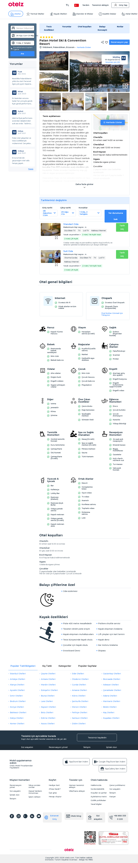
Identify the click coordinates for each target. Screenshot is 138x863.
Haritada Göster (114, 122)
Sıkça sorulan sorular (34, 786)
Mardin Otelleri (48, 684)
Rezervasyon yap (119, 42)
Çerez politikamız (117, 785)
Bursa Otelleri (47, 696)
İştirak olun (111, 747)
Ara (22, 53)
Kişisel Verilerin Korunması (35, 792)
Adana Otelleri (110, 696)
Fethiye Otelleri (79, 712)
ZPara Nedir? (55, 789)
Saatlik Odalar (109, 14)
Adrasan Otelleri (111, 684)
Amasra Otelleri (79, 690)
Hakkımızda (96, 785)
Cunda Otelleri (79, 684)
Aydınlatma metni (99, 797)
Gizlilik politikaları (98, 800)
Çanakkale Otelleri (112, 690)
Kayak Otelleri (60, 14)
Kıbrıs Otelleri (78, 696)
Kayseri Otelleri (48, 707)
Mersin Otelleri (79, 707)
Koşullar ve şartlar (99, 793)
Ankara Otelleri (48, 679)
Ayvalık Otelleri (17, 690)
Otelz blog (76, 816)
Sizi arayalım (27, 747)
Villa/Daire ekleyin (77, 791)
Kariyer (112, 797)
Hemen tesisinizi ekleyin (76, 786)
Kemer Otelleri (17, 723)
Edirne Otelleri (48, 718)
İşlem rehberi (34, 797)
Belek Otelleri (110, 707)
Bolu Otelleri (47, 712)
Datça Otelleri (16, 718)
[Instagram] (18, 816)
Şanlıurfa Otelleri (80, 701)
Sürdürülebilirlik (97, 789)
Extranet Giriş (54, 817)
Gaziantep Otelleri (112, 673)
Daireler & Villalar (84, 14)
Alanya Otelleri (17, 684)
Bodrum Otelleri (18, 701)
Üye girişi (53, 793)
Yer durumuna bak (115, 216)
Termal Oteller (37, 14)
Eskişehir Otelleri (49, 690)
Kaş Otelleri (108, 712)
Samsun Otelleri (80, 718)
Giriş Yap (123, 5)
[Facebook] (12, 816)
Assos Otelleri (48, 723)
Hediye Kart (54, 785)
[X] (25, 816)
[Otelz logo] (16, 5)
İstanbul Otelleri (18, 673)
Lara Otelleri (47, 701)
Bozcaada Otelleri (111, 679)
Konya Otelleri (17, 707)
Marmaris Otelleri (111, 701)
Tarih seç (122, 227)
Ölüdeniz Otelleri (80, 679)
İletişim (86, 747)
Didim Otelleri (79, 723)
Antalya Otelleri (17, 679)
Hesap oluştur (55, 797)
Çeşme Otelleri (48, 673)
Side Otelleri (78, 673)
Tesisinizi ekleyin (100, 5)
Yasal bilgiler (96, 804)
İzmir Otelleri (16, 696)
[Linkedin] (32, 816)
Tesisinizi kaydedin (97, 737)
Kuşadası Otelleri (111, 718)
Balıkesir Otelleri (18, 712)
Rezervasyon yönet (58, 747)
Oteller (17, 14)
